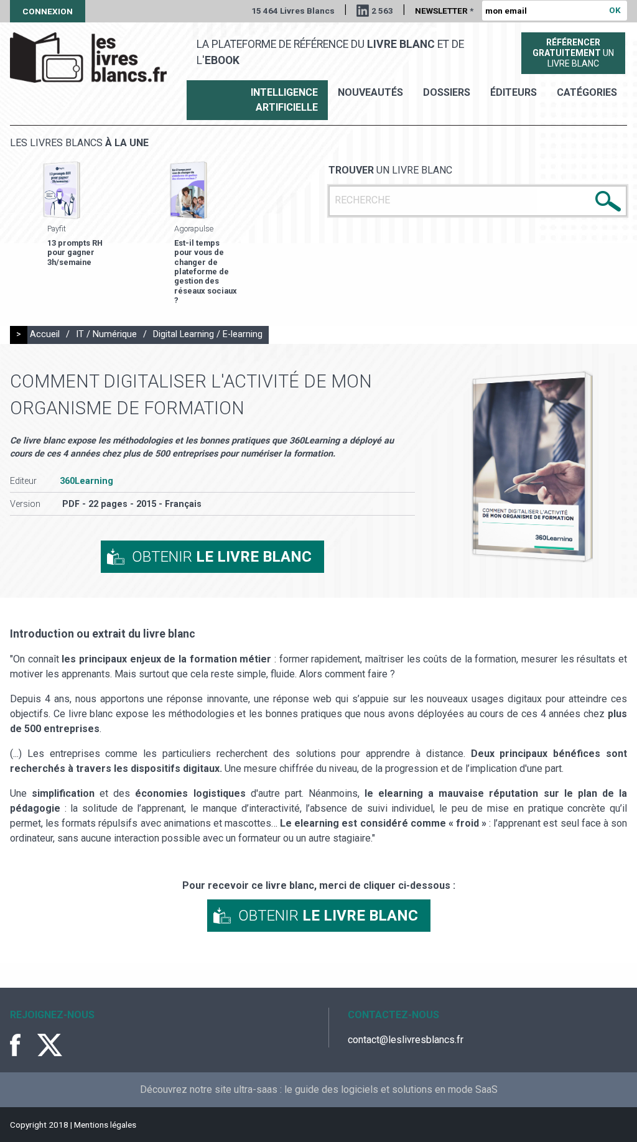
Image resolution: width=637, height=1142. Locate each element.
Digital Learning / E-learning (208, 334)
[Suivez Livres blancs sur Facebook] (22, 1045)
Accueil (45, 334)
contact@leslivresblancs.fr (405, 1040)
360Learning (86, 481)
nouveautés (370, 92)
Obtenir (222, 556)
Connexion (47, 11)
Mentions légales (105, 1125)
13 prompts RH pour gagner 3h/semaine (75, 252)
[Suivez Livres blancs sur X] (49, 1045)
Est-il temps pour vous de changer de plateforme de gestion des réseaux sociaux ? (205, 271)
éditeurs (513, 92)
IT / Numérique (106, 334)
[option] (95, 214)
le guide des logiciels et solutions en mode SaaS (391, 1089)
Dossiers (446, 92)
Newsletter (444, 11)
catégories (587, 92)
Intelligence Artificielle (284, 99)
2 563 (382, 11)
